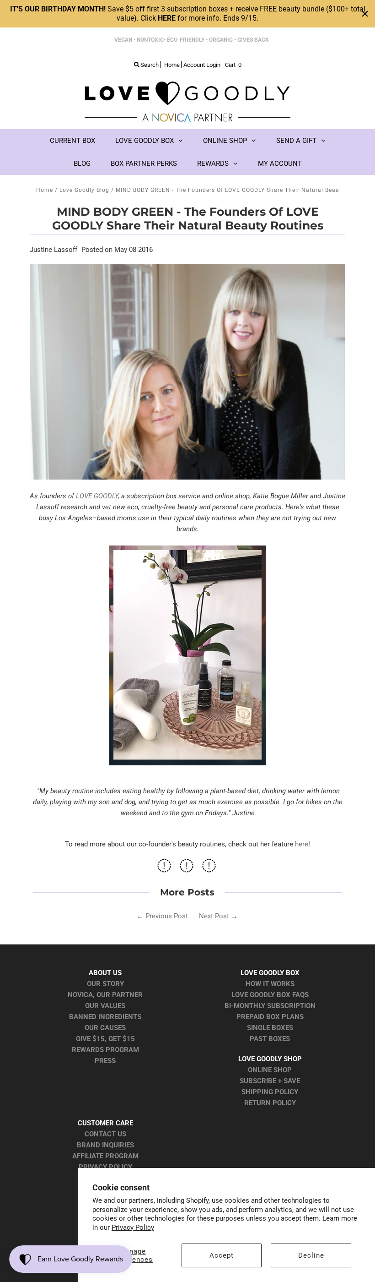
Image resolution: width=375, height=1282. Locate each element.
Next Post (214, 916)
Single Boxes (270, 1028)
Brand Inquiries (105, 1145)
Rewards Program (105, 1050)
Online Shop (225, 140)
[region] (187, 13)
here (301, 844)
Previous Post (166, 916)
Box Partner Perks (144, 163)
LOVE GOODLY (97, 496)
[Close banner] (364, 13)
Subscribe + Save (270, 1081)
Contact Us (105, 1134)
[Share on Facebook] (164, 868)
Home (44, 190)
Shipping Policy (269, 1092)
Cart (233, 64)
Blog (82, 163)
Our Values (105, 1006)
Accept (221, 1255)
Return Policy (270, 1103)
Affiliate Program (105, 1156)
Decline (311, 1255)
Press (105, 1061)
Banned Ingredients (105, 1017)
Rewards (213, 163)
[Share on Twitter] (186, 868)
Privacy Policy (133, 1227)
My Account (280, 163)
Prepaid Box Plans (270, 1017)
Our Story (105, 984)
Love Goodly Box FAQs (270, 995)
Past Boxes (270, 1039)
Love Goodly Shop (270, 1059)
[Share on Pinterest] (209, 868)
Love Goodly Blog (84, 190)
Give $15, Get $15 (105, 1039)
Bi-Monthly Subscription (270, 1006)
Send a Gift (296, 140)
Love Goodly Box (144, 140)
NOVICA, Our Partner (105, 995)
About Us (105, 973)
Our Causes (105, 1028)
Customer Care (105, 1123)
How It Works (270, 984)
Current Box (72, 140)
